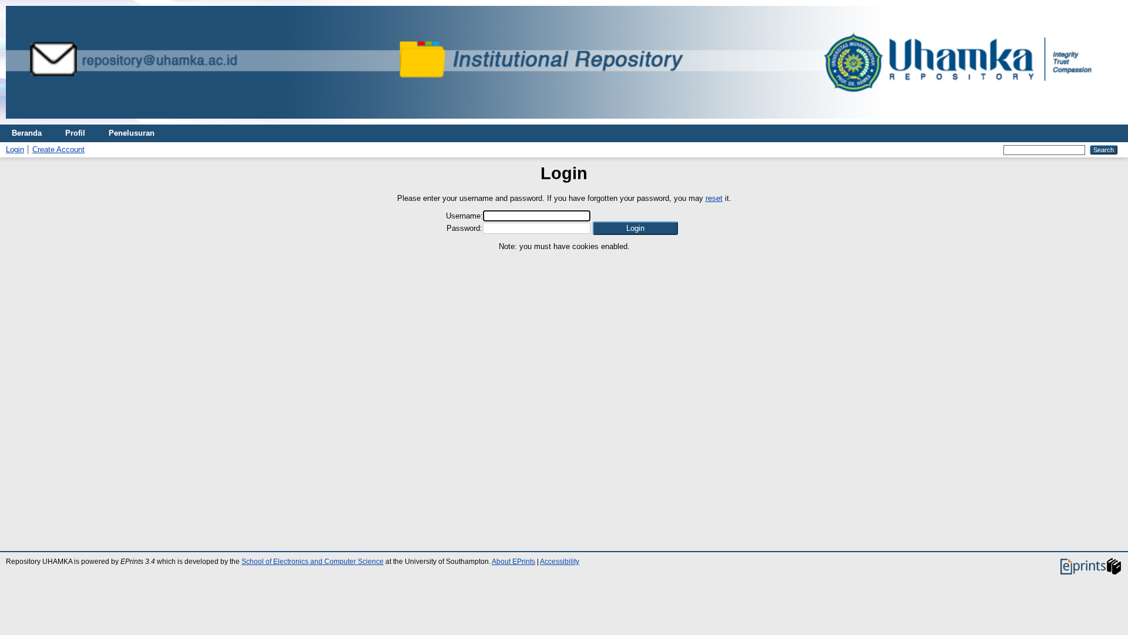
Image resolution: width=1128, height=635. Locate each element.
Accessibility (559, 561)
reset (714, 198)
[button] (635, 228)
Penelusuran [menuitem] (132, 133)
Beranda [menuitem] (27, 133)
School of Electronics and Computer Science (312, 561)
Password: (464, 228)
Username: (464, 215)
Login (15, 149)
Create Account (58, 149)
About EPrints (513, 561)
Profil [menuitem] (75, 133)
